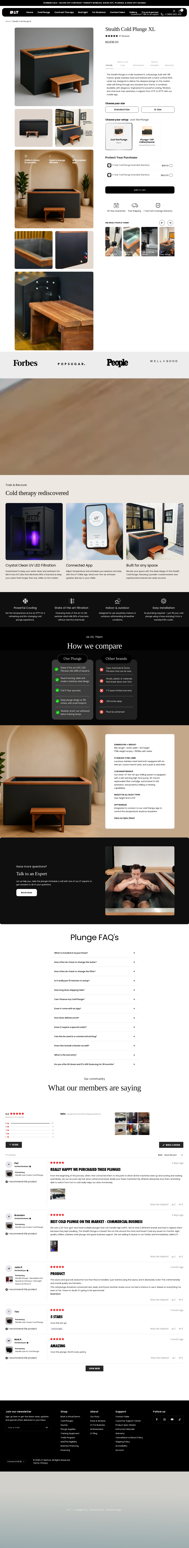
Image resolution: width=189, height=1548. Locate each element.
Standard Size (122, 109)
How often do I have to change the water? (75, 962)
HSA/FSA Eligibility (69, 1441)
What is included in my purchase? (71, 953)
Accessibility (121, 1445)
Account (120, 1450)
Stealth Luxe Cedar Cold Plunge (29, 1175)
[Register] (46, 1427)
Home (8, 21)
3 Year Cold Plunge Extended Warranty (131, 174)
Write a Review (174, 1145)
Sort (160, 1155)
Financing (65, 1450)
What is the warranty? (65, 1055)
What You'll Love (122, 64)
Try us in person (150, 12)
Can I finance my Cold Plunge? (69, 999)
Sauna (29, 12)
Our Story (94, 1416)
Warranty (169, 65)
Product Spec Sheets (126, 1425)
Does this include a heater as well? (71, 1045)
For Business (99, 12)
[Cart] (180, 11)
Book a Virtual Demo (70, 1416)
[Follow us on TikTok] (179, 1419)
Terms (36, 1463)
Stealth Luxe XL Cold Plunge (27, 1351)
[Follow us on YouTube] (172, 1419)
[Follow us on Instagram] (164, 1419)
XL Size (157, 109)
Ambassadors (96, 1429)
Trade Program (68, 1437)
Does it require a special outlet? (70, 1027)
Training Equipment (70, 1433)
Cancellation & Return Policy (129, 1437)
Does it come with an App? (67, 1008)
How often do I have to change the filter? (75, 971)
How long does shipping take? (69, 990)
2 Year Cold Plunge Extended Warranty (131, 165)
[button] (139, 36)
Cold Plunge (43, 12)
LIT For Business (97, 1425)
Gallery (133, 12)
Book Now (26, 892)
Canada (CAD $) (14, 1461)
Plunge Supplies (68, 1429)
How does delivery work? (66, 1017)
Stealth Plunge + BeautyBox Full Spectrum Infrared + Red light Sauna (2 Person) (29, 1281)
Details (109, 65)
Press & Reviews (97, 1420)
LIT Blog (93, 1433)
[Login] (174, 11)
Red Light (83, 12)
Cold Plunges (67, 1420)
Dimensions (138, 65)
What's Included (154, 64)
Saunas (64, 1425)
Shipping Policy (123, 1441)
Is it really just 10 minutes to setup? (72, 980)
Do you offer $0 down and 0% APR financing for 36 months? (84, 1064)
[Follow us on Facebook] (157, 1419)
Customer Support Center (128, 1420)
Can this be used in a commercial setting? (75, 1036)
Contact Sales (117, 12)
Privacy (44, 1463)
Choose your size (115, 103)
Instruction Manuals (125, 1429)
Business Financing (70, 1445)
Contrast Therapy (64, 12)
